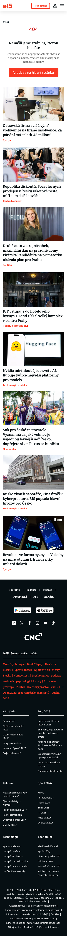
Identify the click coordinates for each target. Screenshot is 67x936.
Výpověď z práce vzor (14, 819)
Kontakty (14, 589)
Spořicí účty (44, 851)
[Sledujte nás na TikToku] (53, 623)
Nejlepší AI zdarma (13, 856)
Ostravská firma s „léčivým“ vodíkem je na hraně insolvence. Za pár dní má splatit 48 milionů (32, 130)
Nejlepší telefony (12, 851)
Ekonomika (45, 836)
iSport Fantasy (23, 670)
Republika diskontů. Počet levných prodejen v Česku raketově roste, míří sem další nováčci (32, 191)
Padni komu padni (12, 814)
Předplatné (20, 596)
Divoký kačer (9, 824)
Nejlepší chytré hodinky (15, 861)
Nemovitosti (21, 675)
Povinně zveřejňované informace (41, 927)
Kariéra (49, 596)
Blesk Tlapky (35, 664)
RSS (35, 596)
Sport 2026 (45, 783)
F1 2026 (42, 812)
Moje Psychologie (14, 664)
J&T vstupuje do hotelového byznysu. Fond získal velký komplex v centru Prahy (33, 316)
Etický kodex (14, 927)
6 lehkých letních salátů (50, 771)
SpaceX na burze (11, 846)
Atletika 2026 (44, 817)
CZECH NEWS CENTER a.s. (46, 890)
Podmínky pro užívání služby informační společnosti (32, 910)
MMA (41, 792)
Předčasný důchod (48, 846)
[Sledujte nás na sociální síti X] (22, 623)
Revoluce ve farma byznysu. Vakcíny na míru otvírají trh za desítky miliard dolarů (33, 559)
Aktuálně (8, 711)
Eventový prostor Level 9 (42, 687)
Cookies (55, 914)
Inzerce (47, 589)
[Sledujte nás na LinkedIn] (14, 623)
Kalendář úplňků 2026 (14, 748)
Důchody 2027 (45, 861)
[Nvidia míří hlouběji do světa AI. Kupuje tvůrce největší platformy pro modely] (33, 349)
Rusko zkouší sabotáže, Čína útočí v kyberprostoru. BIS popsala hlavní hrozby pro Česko (33, 498)
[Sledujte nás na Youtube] (45, 623)
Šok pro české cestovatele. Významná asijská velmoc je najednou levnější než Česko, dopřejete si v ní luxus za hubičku (31, 437)
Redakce (31, 589)
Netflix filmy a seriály (14, 871)
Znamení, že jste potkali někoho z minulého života (50, 733)
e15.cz (6, 21)
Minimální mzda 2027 (49, 866)
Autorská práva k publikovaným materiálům (32, 905)
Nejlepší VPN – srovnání (15, 866)
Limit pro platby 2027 (49, 856)
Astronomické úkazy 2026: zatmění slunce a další (50, 745)
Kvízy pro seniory (12, 743)
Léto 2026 (44, 711)
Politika (8, 783)
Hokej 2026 (44, 802)
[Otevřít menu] (62, 5)
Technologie (10, 836)
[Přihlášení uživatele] (54, 5)
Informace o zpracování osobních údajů (27, 914)
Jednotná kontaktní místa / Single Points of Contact (33, 922)
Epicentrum (9, 721)
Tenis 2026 (43, 807)
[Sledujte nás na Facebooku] (30, 623)
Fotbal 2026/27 (46, 797)
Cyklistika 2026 (45, 822)
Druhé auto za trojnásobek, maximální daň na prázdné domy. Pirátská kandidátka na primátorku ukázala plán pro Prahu (32, 253)
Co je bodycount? (12, 753)
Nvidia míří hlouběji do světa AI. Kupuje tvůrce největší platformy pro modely (31, 375)
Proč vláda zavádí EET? (15, 809)
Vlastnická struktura (44, 918)
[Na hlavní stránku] (7, 6)
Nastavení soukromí (20, 918)
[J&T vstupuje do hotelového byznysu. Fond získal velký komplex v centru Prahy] (33, 289)
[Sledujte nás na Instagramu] (37, 623)
